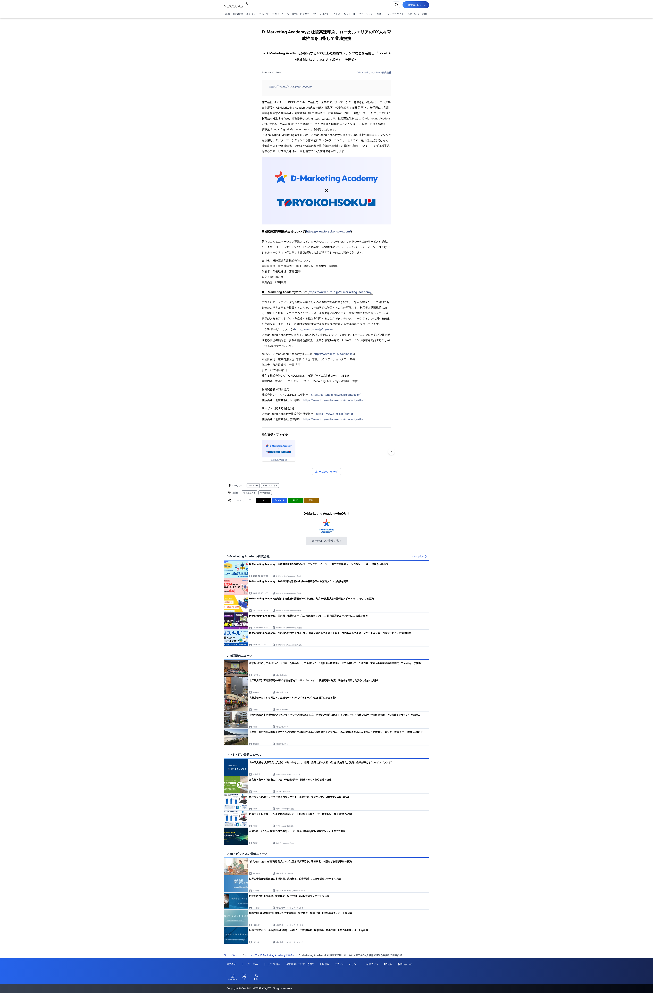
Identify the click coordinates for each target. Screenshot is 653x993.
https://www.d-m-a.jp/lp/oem (313, 329)
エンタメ (251, 13)
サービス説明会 (272, 964)
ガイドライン (371, 964)
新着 (227, 13)
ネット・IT (349, 13)
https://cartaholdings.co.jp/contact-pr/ (336, 394)
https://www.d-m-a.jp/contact (335, 413)
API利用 (388, 964)
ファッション (366, 13)
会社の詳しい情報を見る (326, 540)
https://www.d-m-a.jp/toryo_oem (290, 86)
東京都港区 (265, 492)
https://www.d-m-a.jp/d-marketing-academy (340, 292)
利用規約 (324, 964)
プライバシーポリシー (346, 964)
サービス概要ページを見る (627, 985)
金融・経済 (413, 13)
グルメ (336, 13)
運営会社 (231, 964)
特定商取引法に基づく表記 (300, 964)
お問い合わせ (405, 964)
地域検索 (238, 13)
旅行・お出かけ (321, 13)
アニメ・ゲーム (280, 13)
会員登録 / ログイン (415, 4)
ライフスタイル (395, 13)
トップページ (234, 955)
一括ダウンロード (328, 471)
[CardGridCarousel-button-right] (391, 451)
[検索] (396, 4)
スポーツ (264, 13)
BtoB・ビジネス (300, 13)
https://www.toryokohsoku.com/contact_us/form (334, 400)
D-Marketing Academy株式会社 (374, 72)
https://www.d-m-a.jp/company (334, 354)
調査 (424, 13)
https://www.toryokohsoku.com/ (328, 231)
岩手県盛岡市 (249, 492)
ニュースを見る (416, 556)
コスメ (380, 13)
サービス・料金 (249, 964)
